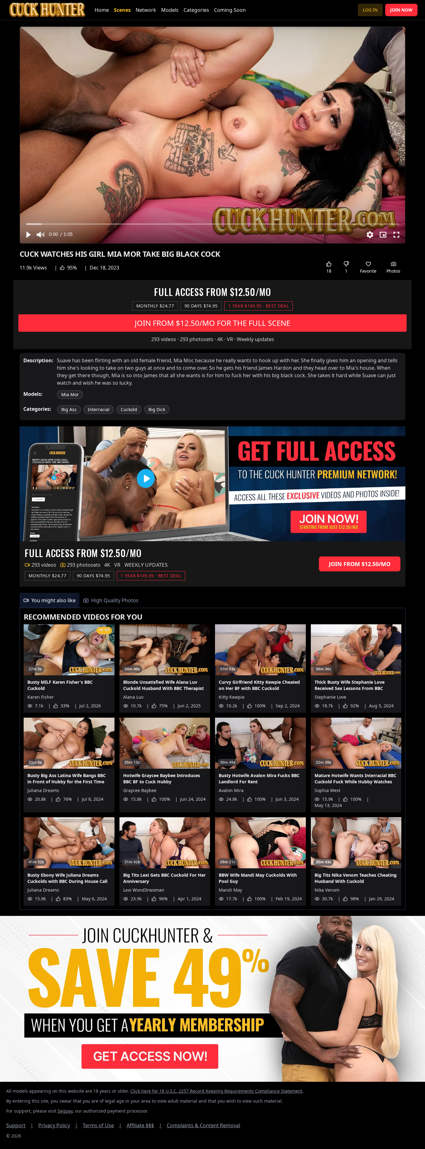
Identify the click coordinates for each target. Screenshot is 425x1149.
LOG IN (370, 10)
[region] (212, 135)
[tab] (49, 600)
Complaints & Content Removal (203, 1125)
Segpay (65, 1111)
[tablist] (212, 600)
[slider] (212, 224)
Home (102, 10)
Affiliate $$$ (144, 1125)
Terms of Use (102, 1125)
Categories (196, 10)
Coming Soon (230, 10)
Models (170, 10)
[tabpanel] (212, 759)
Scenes (122, 10)
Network (146, 10)
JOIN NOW (401, 10)
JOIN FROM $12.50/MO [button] (359, 564)
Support (19, 1125)
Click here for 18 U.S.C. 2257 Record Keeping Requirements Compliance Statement (216, 1091)
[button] (28, 234)
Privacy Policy (58, 1125)
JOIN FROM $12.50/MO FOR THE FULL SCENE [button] (212, 323)
